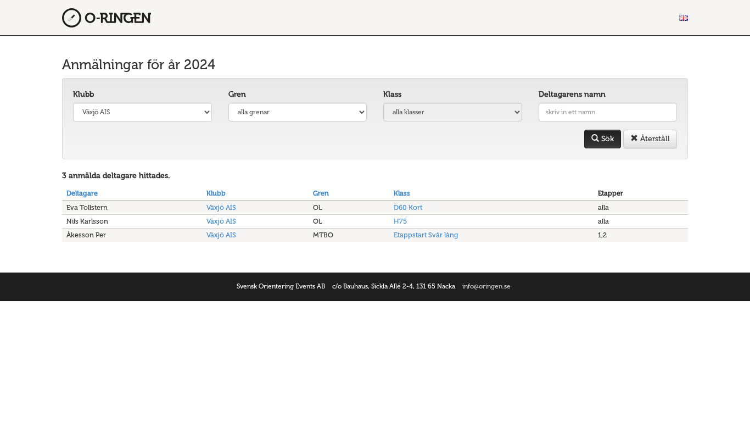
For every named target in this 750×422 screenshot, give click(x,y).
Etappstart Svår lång (426, 235)
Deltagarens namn (572, 94)
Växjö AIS (221, 207)
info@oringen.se (486, 286)
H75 (400, 221)
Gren (237, 94)
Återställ (654, 138)
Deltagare (82, 193)
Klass (392, 94)
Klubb (83, 94)
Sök (606, 138)
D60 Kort (408, 207)
